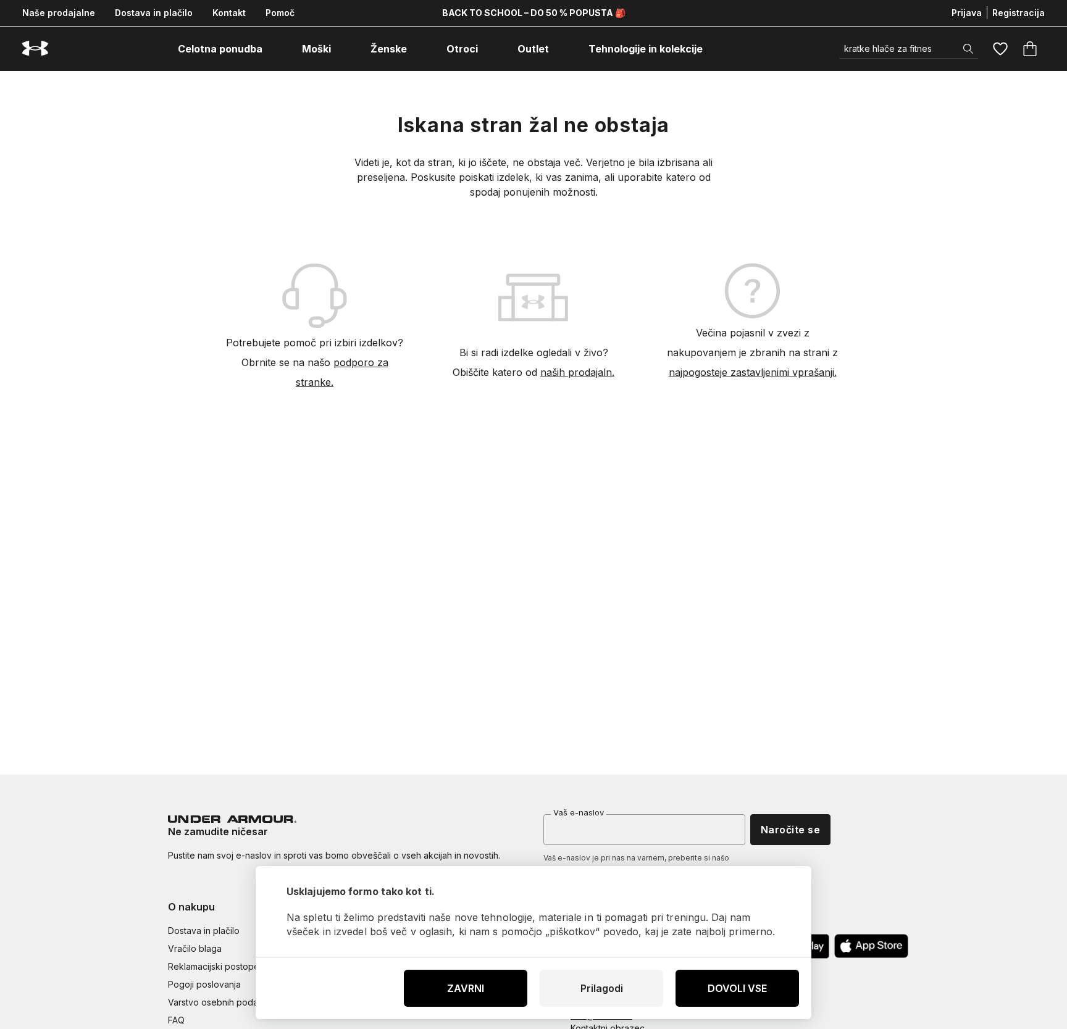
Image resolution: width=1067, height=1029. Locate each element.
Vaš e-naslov (578, 812)
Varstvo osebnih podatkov (222, 1002)
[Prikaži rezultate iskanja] (968, 49)
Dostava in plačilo (154, 12)
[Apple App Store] (871, 946)
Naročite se (790, 829)
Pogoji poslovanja (204, 984)
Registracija (1018, 12)
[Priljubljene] (1000, 48)
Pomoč (280, 12)
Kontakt (229, 12)
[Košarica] (1030, 48)
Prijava (967, 12)
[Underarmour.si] (35, 48)
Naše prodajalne (58, 12)
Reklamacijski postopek (216, 966)
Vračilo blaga (195, 948)
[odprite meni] (273, 49)
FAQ (176, 1020)
